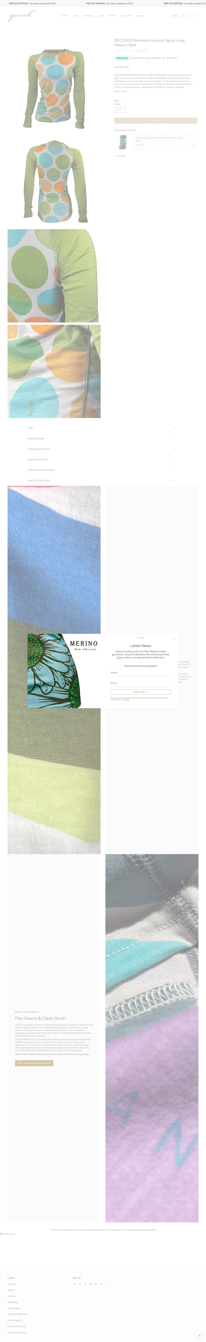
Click (119, 657)
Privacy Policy (159, 698)
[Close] (173, 638)
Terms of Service (117, 700)
